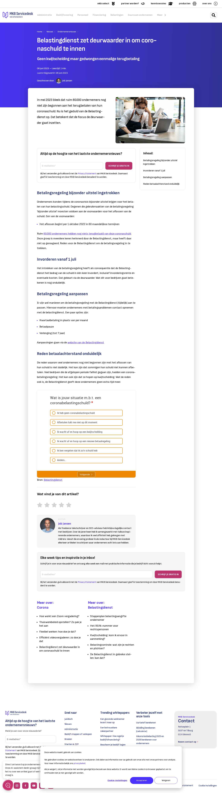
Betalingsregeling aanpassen (157, 177)
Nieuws (50, 31)
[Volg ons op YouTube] (34, 785)
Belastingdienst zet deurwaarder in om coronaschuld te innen (59, 648)
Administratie (71, 729)
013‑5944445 (184, 734)
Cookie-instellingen (117, 780)
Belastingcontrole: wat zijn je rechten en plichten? (112, 646)
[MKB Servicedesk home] (30, 713)
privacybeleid (79, 763)
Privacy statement (184, 785)
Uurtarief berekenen (146, 722)
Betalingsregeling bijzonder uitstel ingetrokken (160, 162)
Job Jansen (67, 80)
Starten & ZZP (71, 744)
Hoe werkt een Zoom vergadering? (59, 616)
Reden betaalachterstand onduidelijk (161, 184)
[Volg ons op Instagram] (17, 785)
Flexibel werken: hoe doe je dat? (57, 631)
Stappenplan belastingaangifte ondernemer (108, 618)
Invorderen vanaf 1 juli (154, 170)
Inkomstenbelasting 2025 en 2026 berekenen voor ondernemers (150, 740)
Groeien (68, 739)
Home (39, 31)
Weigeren (166, 780)
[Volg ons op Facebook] (25, 785)
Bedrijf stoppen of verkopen (78, 734)
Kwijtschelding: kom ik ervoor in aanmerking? (108, 637)
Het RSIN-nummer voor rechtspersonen (104, 627)
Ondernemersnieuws (67, 31)
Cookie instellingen (208, 785)
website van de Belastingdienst (86, 342)
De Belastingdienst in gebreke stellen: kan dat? (110, 656)
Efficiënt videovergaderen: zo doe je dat (60, 639)
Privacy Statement (87, 173)
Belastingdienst (53, 480)
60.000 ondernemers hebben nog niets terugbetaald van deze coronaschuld (87, 233)
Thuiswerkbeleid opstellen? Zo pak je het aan (60, 624)
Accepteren (141, 780)
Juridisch (68, 719)
